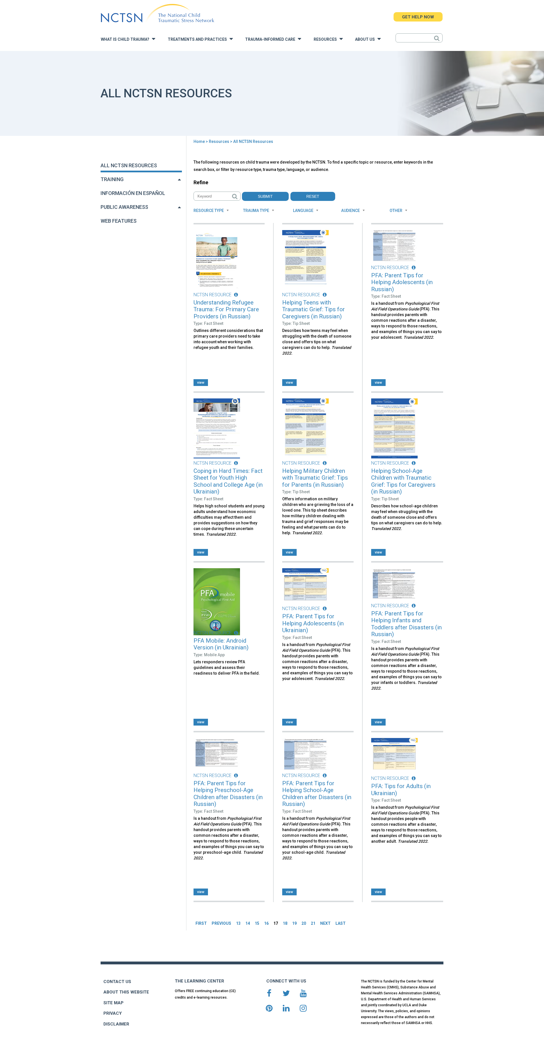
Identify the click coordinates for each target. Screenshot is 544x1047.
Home (199, 141)
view (200, 383)
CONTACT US (117, 981)
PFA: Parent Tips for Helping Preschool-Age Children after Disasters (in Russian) (228, 794)
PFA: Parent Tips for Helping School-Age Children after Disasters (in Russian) (316, 794)
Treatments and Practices (199, 39)
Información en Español (133, 193)
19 (294, 923)
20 (303, 923)
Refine (201, 182)
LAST (340, 923)
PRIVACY (112, 1013)
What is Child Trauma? (126, 39)
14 (247, 923)
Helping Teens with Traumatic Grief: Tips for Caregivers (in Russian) (313, 309)
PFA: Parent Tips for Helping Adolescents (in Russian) (402, 282)
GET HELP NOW (418, 17)
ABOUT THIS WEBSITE (126, 992)
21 (313, 923)
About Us (366, 39)
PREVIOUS (221, 923)
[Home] (157, 13)
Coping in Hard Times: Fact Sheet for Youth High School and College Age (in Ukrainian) (228, 481)
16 (266, 923)
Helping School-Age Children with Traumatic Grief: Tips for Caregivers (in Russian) (403, 481)
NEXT (325, 923)
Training (112, 179)
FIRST (201, 923)
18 (285, 923)
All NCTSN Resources (129, 165)
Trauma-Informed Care (271, 39)
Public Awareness (124, 207)
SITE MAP (113, 1002)
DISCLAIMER (116, 1024)
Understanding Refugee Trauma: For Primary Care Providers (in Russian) (226, 309)
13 (238, 923)
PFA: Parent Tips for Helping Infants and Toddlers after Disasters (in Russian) (406, 624)
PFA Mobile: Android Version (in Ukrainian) (221, 644)
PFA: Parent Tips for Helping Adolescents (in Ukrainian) (313, 623)
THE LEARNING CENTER (199, 981)
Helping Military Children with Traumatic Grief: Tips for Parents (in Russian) (315, 477)
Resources (326, 39)
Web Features (119, 221)
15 (257, 923)
